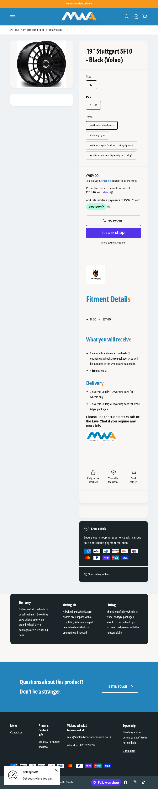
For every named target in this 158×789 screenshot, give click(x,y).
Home (17, 30)
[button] (12, 16)
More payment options (113, 242)
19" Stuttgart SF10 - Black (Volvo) (42, 30)
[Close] (56, 770)
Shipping (106, 180)
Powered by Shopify (63, 782)
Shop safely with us (99, 574)
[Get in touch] (135, 16)
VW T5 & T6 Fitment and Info (49, 744)
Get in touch (117, 687)
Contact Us (16, 732)
